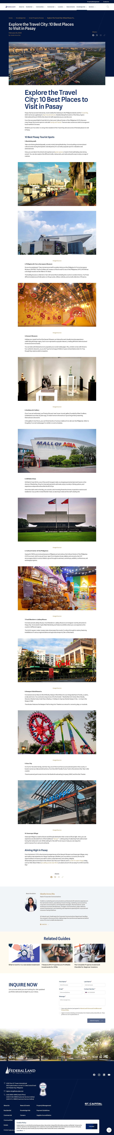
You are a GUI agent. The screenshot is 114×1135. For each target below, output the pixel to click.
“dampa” (56, 839)
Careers (23, 1115)
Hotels (6, 1125)
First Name (63, 981)
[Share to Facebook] (93, 35)
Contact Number (89, 989)
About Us (21, 7)
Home (10, 18)
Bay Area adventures (49, 115)
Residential (29, 7)
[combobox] (86, 992)
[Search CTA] (108, 6)
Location (60, 7)
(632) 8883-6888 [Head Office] (16, 1094)
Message (62, 996)
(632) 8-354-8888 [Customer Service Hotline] (20, 1097)
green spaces (59, 152)
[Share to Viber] (97, 35)
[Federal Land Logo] (20, 1070)
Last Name (88, 981)
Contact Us (106, 1)
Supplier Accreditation (44, 1115)
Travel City (84, 113)
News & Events (71, 7)
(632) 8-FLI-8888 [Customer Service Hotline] (20, 1099)
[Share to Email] (101, 35)
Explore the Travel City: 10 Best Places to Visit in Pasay (60, 18)
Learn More (20, 1130)
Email (61, 989)
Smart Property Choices (36, 18)
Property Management (93, 1)
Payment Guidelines (43, 1110)
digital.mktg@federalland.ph (14, 1091)
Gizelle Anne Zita (47, 894)
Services (91, 7)
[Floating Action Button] (109, 1130)
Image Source (57, 261)
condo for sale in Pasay (76, 860)
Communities (40, 7)
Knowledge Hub (81, 7)
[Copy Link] (104, 35)
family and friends (55, 122)
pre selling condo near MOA (49, 863)
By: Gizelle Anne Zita (14, 35)
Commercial (50, 7)
